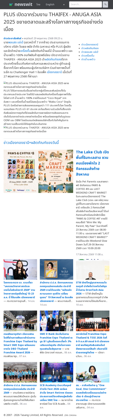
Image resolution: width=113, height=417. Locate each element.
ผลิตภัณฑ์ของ (53, 59)
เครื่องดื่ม (25, 51)
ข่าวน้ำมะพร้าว (88, 59)
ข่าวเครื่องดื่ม (87, 56)
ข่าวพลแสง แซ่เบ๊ (89, 52)
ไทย (38, 4)
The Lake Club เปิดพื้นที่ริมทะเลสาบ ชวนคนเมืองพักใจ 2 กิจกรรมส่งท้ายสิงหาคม (92, 163)
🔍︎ (105, 4)
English (50, 4)
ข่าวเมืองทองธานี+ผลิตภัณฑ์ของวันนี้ (31, 143)
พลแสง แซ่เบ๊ (15, 42)
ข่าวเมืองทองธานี (89, 45)
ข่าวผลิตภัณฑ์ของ (90, 48)
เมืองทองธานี (54, 72)
